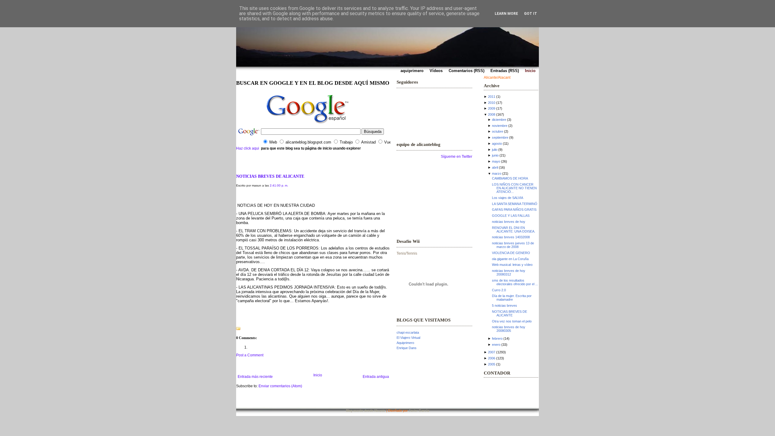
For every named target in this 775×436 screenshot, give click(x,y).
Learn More (506, 14)
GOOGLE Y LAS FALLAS (510, 215)
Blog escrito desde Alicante (365, 410)
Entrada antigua (376, 377)
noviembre (499, 125)
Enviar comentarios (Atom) (280, 386)
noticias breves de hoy (508, 221)
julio (494, 149)
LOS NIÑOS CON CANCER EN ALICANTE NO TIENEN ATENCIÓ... (514, 188)
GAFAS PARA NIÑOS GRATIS (514, 209)
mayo (496, 161)
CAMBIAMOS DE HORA (510, 178)
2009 (491, 108)
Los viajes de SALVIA (507, 198)
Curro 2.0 (499, 290)
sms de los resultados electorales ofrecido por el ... (515, 282)
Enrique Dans (407, 348)
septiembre (500, 137)
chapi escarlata (408, 332)
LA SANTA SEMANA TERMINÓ (514, 204)
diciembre (499, 119)
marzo (496, 173)
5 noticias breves (504, 305)
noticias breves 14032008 (511, 237)
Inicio (317, 375)
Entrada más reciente (255, 377)
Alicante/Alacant (497, 77)
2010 (491, 102)
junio (495, 155)
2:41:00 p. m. (279, 185)
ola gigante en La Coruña (510, 259)
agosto (497, 143)
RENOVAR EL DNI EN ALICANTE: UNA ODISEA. (513, 229)
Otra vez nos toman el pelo (512, 321)
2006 (491, 358)
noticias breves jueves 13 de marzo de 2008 (513, 245)
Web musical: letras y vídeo (512, 264)
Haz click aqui (247, 148)
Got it (530, 14)
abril (495, 167)
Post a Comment (249, 355)
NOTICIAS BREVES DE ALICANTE (270, 176)
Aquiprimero (405, 343)
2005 (491, 364)
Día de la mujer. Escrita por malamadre (512, 297)
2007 (491, 352)
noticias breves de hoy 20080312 (508, 272)
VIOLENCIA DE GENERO (511, 253)
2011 (491, 96)
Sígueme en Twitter (456, 156)
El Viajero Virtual (408, 337)
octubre (497, 131)
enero (496, 344)
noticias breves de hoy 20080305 (508, 328)
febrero (497, 338)
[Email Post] (236, 321)
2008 (491, 114)
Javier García (419, 410)
